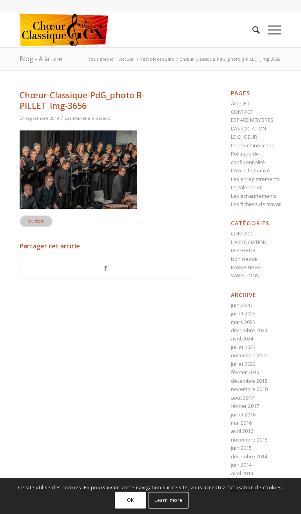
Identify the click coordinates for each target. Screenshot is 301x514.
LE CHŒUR (243, 250)
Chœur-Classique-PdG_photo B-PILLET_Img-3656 (82, 100)
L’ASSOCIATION (248, 128)
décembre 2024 (249, 330)
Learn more (168, 500)
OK (130, 500)
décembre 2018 (249, 380)
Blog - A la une (41, 58)
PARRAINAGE (246, 267)
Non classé (244, 258)
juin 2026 (241, 305)
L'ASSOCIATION (249, 242)
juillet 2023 (243, 347)
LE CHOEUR (244, 136)
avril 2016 (242, 430)
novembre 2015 (249, 439)
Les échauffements (254, 195)
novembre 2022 (249, 355)
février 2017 (245, 405)
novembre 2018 (249, 389)
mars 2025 (243, 322)
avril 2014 (242, 473)
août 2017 (242, 397)
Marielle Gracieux (91, 118)
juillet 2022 (243, 363)
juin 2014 (241, 464)
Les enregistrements (255, 179)
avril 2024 (242, 338)
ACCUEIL (240, 103)
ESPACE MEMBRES (252, 119)
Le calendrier (246, 187)
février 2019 (245, 372)
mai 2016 (241, 422)
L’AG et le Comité (250, 170)
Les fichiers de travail (256, 204)
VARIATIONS (245, 275)
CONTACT (242, 111)
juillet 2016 (243, 414)
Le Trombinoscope (253, 145)
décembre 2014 (249, 456)
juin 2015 (241, 447)
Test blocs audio (157, 59)
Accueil (126, 59)
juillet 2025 (243, 313)
